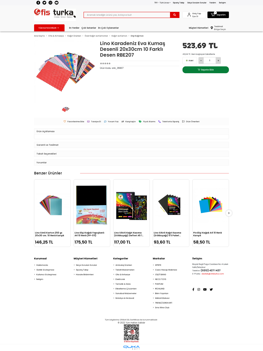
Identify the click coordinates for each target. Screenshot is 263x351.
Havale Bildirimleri (85, 274)
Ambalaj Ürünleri (124, 265)
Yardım (212, 2)
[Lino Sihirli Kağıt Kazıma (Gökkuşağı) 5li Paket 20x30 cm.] (171, 205)
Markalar (159, 258)
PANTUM (159, 284)
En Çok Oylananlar (108, 27)
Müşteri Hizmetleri (198, 27)
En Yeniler (74, 27)
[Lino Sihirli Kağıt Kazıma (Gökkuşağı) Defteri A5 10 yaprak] (131, 205)
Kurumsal (40, 258)
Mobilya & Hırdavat (125, 298)
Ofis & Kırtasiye (123, 274)
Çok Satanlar (88, 27)
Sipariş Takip (178, 2)
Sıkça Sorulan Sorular (196, 2)
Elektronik (120, 279)
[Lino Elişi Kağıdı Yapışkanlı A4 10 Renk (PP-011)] (92, 205)
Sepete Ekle (207, 69)
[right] (229, 213)
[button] (218, 15)
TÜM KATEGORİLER (47, 27)
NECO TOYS (160, 279)
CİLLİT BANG (160, 274)
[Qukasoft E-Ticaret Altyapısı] (131, 347)
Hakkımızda (42, 265)
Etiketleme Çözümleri (126, 288)
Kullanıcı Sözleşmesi (46, 274)
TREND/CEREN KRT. (164, 302)
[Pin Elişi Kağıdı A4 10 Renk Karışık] (210, 205)
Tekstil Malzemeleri (125, 269)
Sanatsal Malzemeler (126, 293)
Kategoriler (120, 258)
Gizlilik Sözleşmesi (45, 269)
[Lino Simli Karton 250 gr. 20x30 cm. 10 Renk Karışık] (52, 205)
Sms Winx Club (162, 307)
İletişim (222, 2)
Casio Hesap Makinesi (166, 269)
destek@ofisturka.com (213, 273)
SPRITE (158, 265)
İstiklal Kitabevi (162, 298)
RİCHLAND (160, 288)
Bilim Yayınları (161, 293)
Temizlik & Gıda (123, 284)
